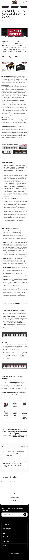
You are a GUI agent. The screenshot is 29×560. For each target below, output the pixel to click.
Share (5, 446)
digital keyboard (14, 6)
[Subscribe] (24, 514)
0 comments (25, 446)
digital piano (24, 6)
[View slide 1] (12, 500)
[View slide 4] (17, 500)
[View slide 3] (15, 500)
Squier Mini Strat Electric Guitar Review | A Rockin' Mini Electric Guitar (12, 465)
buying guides (5, 6)
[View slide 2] (13, 500)
